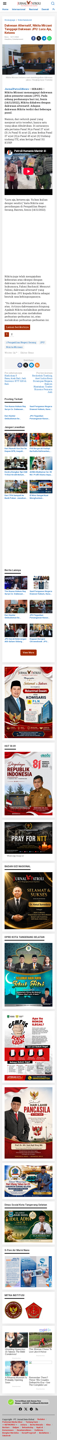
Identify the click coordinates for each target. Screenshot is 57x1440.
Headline (8, 39)
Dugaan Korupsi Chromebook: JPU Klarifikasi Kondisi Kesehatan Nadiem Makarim (39, 640)
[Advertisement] (28, 244)
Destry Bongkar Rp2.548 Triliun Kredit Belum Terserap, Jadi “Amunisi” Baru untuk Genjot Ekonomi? (16, 473)
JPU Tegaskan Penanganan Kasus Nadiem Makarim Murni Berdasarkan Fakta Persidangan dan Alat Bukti (41, 417)
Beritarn (5, 1427)
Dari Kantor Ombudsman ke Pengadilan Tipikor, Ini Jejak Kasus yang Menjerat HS (15, 417)
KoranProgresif (29, 1433)
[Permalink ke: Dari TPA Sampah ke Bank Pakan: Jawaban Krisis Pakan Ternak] (16, 486)
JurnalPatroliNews (17, 88)
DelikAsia (39, 1430)
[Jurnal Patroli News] (29, 3)
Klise (48, 1425)
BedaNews (44, 1433)
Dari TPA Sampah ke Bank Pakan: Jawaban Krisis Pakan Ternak (15, 497)
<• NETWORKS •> (9, 1425)
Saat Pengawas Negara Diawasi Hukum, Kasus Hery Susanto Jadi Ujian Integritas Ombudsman (41, 408)
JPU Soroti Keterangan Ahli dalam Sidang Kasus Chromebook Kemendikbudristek (15, 640)
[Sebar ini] (33, 38)
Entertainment (17, 39)
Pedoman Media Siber (12, 1422)
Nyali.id (39, 1427)
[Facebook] (19, 365)
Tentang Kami (32, 1422)
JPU (42, 342)
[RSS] (37, 365)
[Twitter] (25, 365)
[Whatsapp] (49, 38)
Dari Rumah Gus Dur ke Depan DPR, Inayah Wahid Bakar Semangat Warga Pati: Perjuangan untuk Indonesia (16, 450)
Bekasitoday (27, 1427)
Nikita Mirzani (14, 347)
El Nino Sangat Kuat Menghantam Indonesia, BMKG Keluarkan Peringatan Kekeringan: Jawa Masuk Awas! (40, 497)
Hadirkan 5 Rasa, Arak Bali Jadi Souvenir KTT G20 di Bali (15, 378)
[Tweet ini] (38, 38)
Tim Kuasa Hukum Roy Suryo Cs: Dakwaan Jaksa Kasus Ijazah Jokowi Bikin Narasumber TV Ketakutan (15, 408)
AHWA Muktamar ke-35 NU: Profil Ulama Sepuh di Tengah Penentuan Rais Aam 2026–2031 (41, 473)
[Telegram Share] (44, 38)
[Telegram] (31, 365)
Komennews (8, 1430)
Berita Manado (36, 1425)
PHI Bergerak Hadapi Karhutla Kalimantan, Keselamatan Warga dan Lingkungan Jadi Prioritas (40, 450)
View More (28, 652)
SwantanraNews (24, 1430)
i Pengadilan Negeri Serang (21, 342)
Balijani (16, 1427)
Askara (23, 1425)
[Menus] (4, 3)
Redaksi (41, 1419)
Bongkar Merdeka (10, 1433)
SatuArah (6, 1435)
